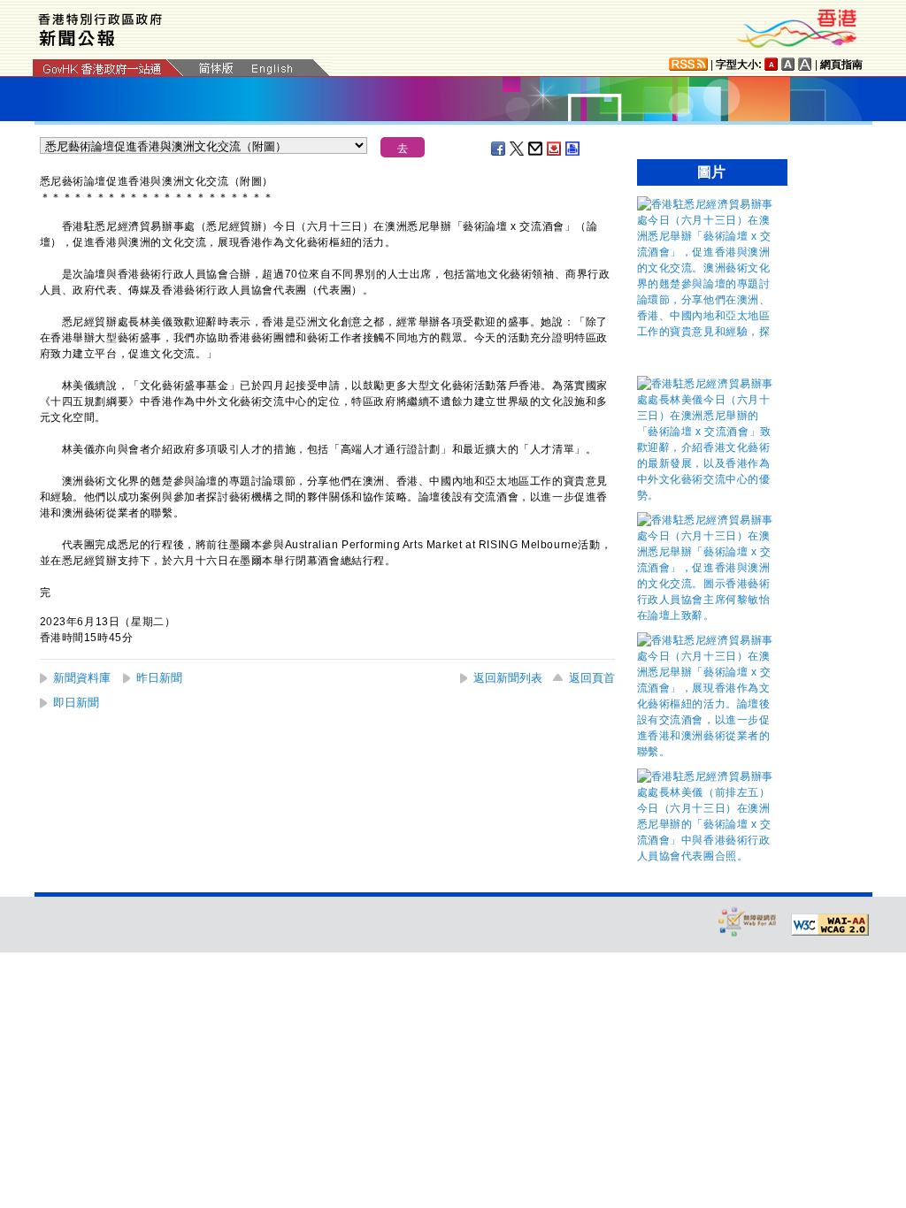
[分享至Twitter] (518, 148)
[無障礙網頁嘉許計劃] (747, 921)
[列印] (573, 148)
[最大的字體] (805, 64)
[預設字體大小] (771, 64)
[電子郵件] (536, 148)
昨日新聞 (159, 677)
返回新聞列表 (507, 677)
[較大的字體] (788, 64)
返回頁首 (592, 677)
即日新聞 (76, 702)
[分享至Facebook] (499, 148)
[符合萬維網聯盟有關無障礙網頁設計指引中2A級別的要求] (830, 925)
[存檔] (555, 148)
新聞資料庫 (82, 677)
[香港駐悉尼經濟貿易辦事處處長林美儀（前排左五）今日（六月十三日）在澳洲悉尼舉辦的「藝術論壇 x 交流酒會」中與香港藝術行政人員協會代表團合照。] (708, 856)
